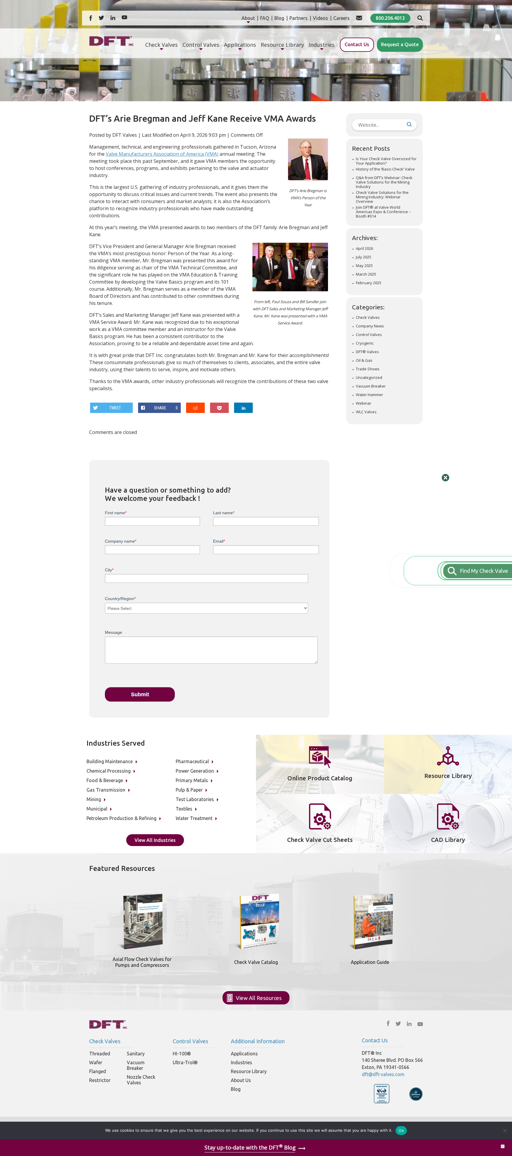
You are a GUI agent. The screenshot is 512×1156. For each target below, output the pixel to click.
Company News (370, 326)
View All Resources (258, 998)
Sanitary (136, 1053)
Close (445, 477)
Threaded (99, 1053)
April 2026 (364, 248)
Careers (341, 18)
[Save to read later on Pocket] (219, 408)
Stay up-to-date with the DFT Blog (250, 1147)
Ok (401, 1130)
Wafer (95, 1062)
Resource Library (249, 1071)
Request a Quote (400, 44)
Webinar (363, 403)
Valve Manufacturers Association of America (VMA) (162, 154)
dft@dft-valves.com (383, 1074)
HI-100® (182, 1053)
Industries (241, 1062)
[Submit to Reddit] (195, 408)
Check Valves (368, 317)
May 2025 (364, 265)
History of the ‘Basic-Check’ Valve (385, 169)
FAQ (264, 18)
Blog (279, 18)
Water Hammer (369, 395)
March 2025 (366, 274)
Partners (298, 18)
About (248, 18)
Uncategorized (369, 377)
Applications (244, 1053)
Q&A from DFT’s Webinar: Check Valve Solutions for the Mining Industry (384, 182)
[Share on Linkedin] (243, 408)
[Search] (420, 18)
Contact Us (357, 44)
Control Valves (369, 334)
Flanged (97, 1071)
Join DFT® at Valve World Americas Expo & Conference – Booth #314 (383, 211)
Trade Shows (368, 369)
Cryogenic (365, 343)
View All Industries (155, 840)
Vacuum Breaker (371, 386)
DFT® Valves (367, 352)
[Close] (503, 1146)
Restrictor (100, 1080)
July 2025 (363, 257)
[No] (505, 1131)
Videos (320, 18)
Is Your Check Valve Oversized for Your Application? (386, 161)
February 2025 (368, 283)
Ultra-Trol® (185, 1062)
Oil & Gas (364, 360)
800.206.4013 (390, 18)
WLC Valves (366, 412)
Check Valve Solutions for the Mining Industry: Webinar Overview (382, 197)
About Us (241, 1080)
